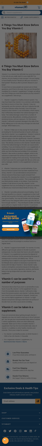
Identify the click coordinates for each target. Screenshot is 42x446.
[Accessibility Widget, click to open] (38, 223)
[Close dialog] (41, 210)
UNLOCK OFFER (10, 229)
